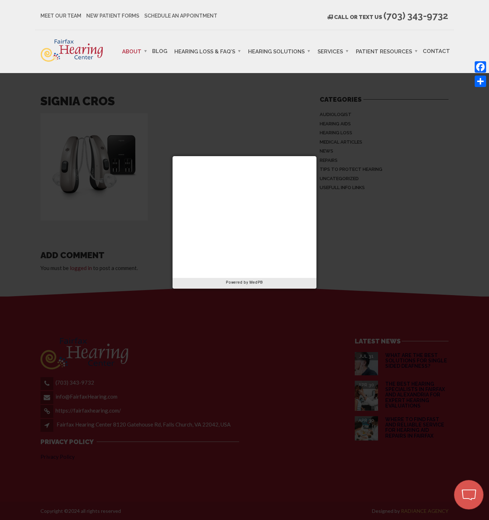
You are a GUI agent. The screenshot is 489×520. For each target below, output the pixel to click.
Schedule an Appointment (180, 16)
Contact (436, 51)
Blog (159, 51)
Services (330, 51)
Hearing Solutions (276, 51)
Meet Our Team (60, 16)
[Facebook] (480, 67)
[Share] (480, 81)
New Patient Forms (112, 16)
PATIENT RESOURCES (384, 51)
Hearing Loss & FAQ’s (204, 51)
